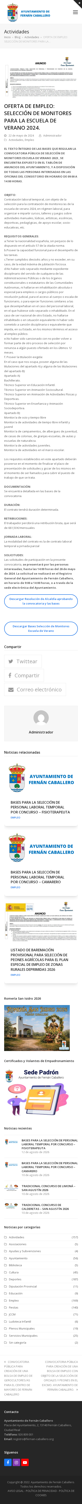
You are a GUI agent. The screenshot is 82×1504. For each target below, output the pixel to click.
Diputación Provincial (23, 1286)
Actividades (16, 140)
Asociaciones (17, 1244)
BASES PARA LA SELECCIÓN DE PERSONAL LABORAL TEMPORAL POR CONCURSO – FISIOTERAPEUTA (40, 807)
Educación (16, 1293)
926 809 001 (25, 1434)
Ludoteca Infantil (20, 1321)
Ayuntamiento (18, 1258)
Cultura (14, 1272)
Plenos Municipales (22, 1328)
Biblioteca (15, 1265)
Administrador (52, 135)
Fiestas (13, 1307)
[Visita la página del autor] (41, 718)
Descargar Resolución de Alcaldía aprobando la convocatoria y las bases (41, 601)
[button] (75, 12)
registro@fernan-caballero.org (33, 1439)
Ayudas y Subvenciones (25, 1251)
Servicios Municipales (23, 1336)
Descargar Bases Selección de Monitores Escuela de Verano (41, 628)
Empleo (29, 140)
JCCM (12, 1314)
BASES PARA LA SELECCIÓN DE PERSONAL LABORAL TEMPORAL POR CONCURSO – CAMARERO (37, 877)
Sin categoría (17, 1342)
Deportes (15, 1279)
